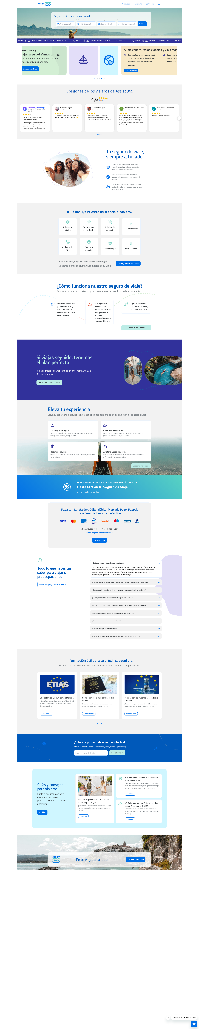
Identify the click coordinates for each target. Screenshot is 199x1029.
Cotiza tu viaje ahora (136, 327)
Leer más (83, 816)
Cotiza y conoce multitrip (49, 382)
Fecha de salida (81, 20)
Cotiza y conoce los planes (128, 263)
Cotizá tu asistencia (136, 859)
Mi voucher (126, 3)
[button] (20, 118)
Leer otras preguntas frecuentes (53, 584)
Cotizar (142, 23)
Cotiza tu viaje (99, 540)
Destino (58, 20)
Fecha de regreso (102, 20)
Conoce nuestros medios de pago (129, 70)
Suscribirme (116, 752)
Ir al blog (42, 812)
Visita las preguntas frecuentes (99, 532)
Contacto (138, 3)
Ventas (151, 3)
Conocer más (46, 713)
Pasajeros (120, 20)
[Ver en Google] (57, 109)
